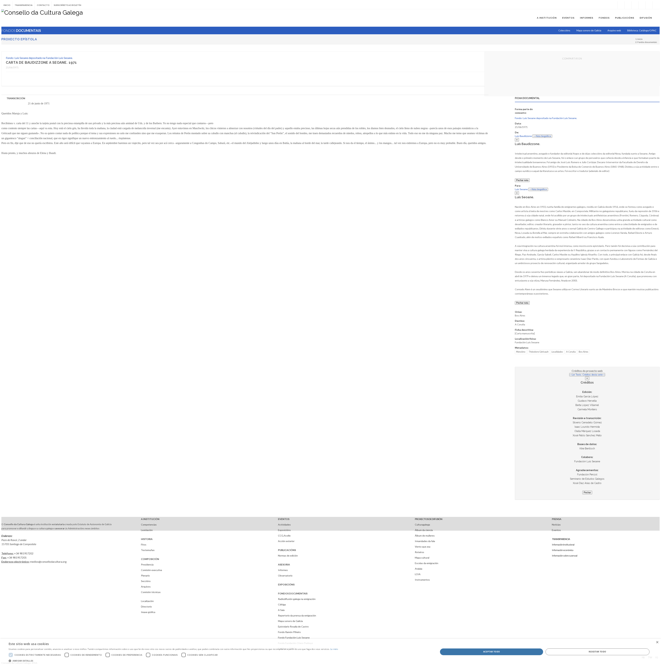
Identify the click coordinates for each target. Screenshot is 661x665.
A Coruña (571, 351)
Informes (283, 570)
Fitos (143, 544)
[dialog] (330, 652)
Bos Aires (583, 351)
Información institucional (563, 544)
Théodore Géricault (538, 351)
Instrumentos (422, 579)
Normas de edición (288, 555)
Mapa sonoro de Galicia (290, 621)
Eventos (556, 530)
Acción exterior (286, 541)
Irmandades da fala (425, 541)
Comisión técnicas (151, 592)
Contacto (43, 5)
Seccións (146, 581)
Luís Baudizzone (523, 136)
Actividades (284, 524)
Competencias (149, 524)
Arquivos (146, 586)
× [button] (657, 642)
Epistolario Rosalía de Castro (293, 626)
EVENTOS (283, 519)
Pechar (587, 492)
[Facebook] (620, 5)
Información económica (562, 550)
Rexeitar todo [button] (597, 651)
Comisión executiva (151, 570)
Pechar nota (522, 180)
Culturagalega (422, 524)
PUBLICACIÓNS (287, 550)
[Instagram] (613, 5)
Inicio (6, 5)
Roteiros (419, 552)
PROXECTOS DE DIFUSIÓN (428, 519)
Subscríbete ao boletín (67, 5)
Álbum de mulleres (425, 535)
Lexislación (147, 530)
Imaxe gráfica (148, 612)
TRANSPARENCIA (561, 539)
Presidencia (147, 564)
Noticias (556, 524)
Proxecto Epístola (19, 39)
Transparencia (24, 5)
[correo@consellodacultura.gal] (656, 5)
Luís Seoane (521, 189)
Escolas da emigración (426, 563)
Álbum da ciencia (424, 530)
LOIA (418, 574)
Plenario (145, 575)
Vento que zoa (422, 546)
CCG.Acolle (284, 535)
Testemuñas (148, 550)
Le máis (334, 649)
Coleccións (564, 30)
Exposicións (284, 530)
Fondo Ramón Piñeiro (289, 632)
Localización (147, 601)
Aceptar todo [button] (491, 651)
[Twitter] (628, 5)
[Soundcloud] (635, 5)
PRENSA (556, 519)
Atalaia (418, 568)
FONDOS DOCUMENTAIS (292, 593)
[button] (173, 660)
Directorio (146, 606)
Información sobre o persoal (564, 555)
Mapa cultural (422, 557)
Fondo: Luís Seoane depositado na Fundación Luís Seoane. (39, 57)
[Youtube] (642, 5)
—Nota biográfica (542, 136)
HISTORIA (147, 539)
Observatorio (285, 575)
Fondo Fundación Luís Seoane (294, 637)
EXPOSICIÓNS (286, 584)
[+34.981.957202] (649, 5)
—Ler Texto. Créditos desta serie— (587, 374)
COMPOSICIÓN (150, 559)
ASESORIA (284, 564)
